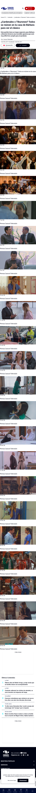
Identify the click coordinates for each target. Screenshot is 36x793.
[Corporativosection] (34, 769)
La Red (6, 680)
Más (32, 791)
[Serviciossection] (34, 765)
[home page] (7, 8)
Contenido (10, 17)
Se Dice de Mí (8, 711)
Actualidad (7, 696)
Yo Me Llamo (8, 704)
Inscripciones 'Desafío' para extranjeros (12, 12)
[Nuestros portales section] (34, 761)
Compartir (24, 45)
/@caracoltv (9, 45)
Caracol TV (3, 17)
